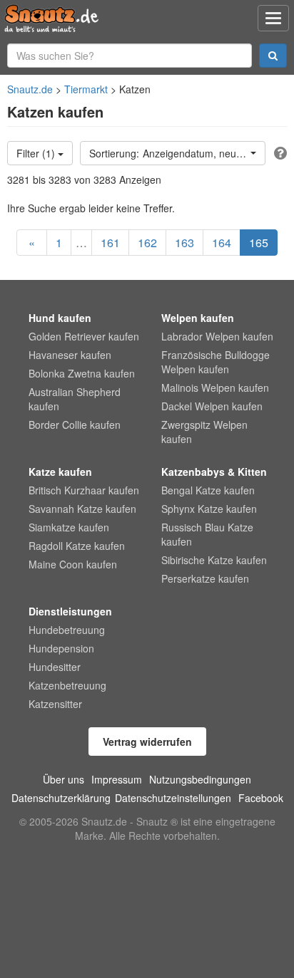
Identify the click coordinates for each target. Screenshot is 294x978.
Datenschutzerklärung (61, 798)
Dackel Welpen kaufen (212, 406)
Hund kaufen (60, 318)
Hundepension (61, 648)
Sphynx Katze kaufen (209, 508)
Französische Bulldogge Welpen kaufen (215, 362)
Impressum (116, 779)
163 (184, 242)
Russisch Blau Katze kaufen (207, 534)
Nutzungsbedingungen (200, 779)
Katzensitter (55, 704)
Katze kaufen (60, 471)
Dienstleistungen (70, 611)
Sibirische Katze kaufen (214, 560)
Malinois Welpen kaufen (215, 387)
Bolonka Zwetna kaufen (82, 373)
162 (147, 242)
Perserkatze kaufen (205, 578)
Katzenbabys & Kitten (214, 471)
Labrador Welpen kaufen (217, 336)
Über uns (63, 779)
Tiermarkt (86, 89)
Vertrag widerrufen (147, 741)
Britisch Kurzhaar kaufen (84, 490)
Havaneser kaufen (70, 355)
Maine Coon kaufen (73, 564)
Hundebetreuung (67, 630)
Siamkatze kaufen (69, 527)
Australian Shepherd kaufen (75, 399)
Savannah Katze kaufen (82, 508)
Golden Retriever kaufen (84, 336)
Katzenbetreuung (67, 685)
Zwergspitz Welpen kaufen (204, 431)
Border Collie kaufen (75, 424)
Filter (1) (37, 153)
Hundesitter (55, 667)
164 (221, 242)
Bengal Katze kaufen (208, 490)
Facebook (260, 798)
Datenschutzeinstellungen (173, 798)
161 (110, 242)
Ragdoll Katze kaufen (77, 546)
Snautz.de (30, 89)
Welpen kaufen (197, 318)
